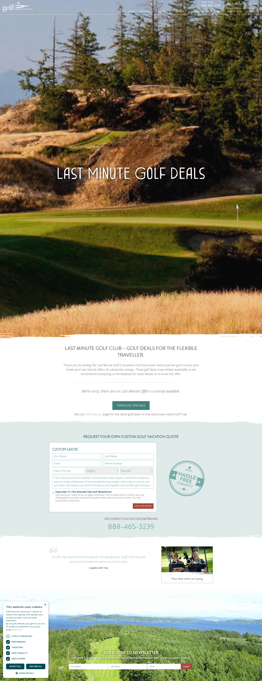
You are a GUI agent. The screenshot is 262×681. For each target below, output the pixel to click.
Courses (163, 11)
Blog (220, 11)
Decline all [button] (36, 666)
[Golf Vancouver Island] (17, 7)
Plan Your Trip (200, 11)
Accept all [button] (15, 666)
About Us (233, 11)
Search (256, 4)
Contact (251, 11)
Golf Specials (94, 414)
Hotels (180, 11)
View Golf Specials (131, 405)
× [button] (45, 605)
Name (72, 662)
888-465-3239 (211, 4)
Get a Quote (234, 3)
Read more (17, 629)
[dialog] (26, 639)
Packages (145, 11)
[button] (25, 673)
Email (150, 662)
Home (131, 11)
